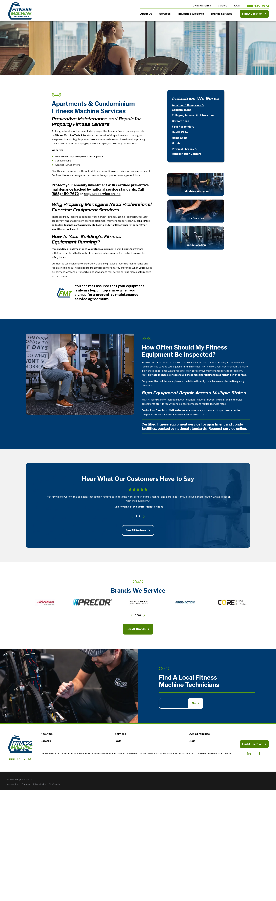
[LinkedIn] (249, 753)
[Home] (19, 10)
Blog (192, 740)
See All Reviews (136, 530)
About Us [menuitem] (146, 13)
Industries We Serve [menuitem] (191, 13)
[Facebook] (259, 753)
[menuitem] (196, 107)
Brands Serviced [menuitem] (221, 13)
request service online (102, 194)
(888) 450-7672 (65, 194)
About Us (46, 733)
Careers (222, 5)
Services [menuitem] (164, 13)
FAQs (237, 5)
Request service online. (227, 429)
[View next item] (143, 516)
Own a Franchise (202, 5)
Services (120, 733)
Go (193, 703)
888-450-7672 (258, 5)
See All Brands (135, 629)
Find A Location (252, 13)
